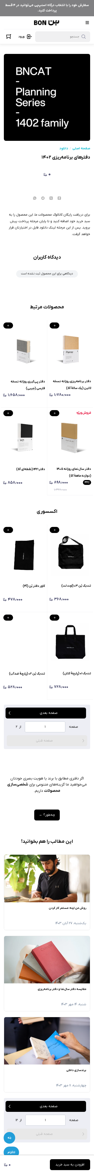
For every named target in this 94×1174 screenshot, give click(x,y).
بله (9, 1138)
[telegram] (43, 198)
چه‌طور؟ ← (47, 815)
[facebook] (59, 198)
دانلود (63, 148)
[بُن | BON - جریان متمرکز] (46, 22)
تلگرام (11, 1152)
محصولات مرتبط (47, 307)
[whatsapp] (34, 198)
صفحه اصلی (81, 148)
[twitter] (51, 198)
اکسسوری (47, 511)
